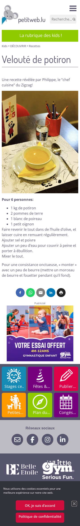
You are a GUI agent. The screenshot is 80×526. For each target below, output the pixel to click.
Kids (5, 46)
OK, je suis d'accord (40, 505)
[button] (74, 503)
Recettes (34, 46)
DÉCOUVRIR (18, 46)
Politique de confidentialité (40, 516)
